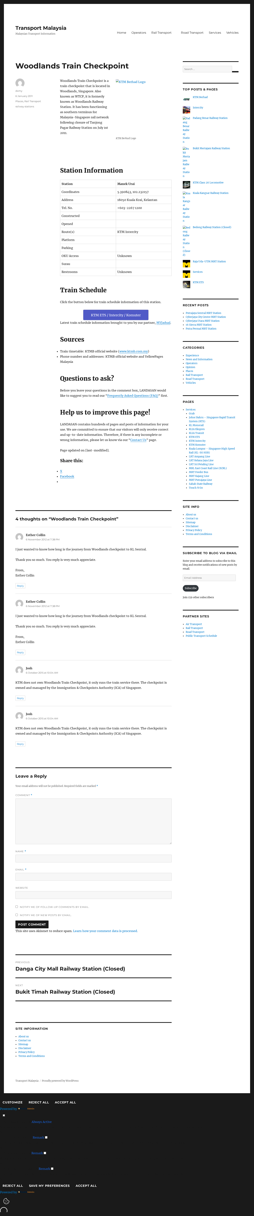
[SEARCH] (235, 71)
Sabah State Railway (200, 483)
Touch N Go (196, 487)
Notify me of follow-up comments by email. (54, 906)
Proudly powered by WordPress (60, 1080)
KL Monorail (196, 425)
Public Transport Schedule (201, 635)
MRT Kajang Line (199, 476)
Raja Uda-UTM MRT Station (209, 261)
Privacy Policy (26, 1052)
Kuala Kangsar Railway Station (211, 193)
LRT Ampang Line (199, 456)
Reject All (39, 1102)
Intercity (198, 107)
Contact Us (138, 440)
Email (21, 869)
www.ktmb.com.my (133, 351)
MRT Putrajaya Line (200, 480)
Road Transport (192, 32)
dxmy (18, 90)
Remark (38, 1137)
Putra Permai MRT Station (201, 328)
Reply (20, 585)
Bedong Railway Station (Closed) (212, 227)
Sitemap (23, 1044)
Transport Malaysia (40, 28)
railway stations (24, 106)
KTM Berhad (200, 97)
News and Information (199, 359)
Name (20, 851)
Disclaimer (24, 1048)
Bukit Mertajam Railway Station (211, 148)
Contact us (24, 1040)
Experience (192, 355)
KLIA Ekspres (197, 429)
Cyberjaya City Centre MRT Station (206, 317)
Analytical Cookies (17, 1153)
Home (121, 32)
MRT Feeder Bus (198, 472)
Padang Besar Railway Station (210, 118)
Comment (23, 795)
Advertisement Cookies (21, 1169)
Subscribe (191, 588)
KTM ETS (198, 282)
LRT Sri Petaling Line (201, 464)
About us (23, 1036)
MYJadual (163, 323)
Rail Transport (161, 32)
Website (21, 887)
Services (215, 32)
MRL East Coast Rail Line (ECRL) (208, 468)
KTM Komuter (197, 444)
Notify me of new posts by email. (46, 915)
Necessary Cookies (17, 1122)
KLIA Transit (196, 433)
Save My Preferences (49, 1186)
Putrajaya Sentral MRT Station (203, 313)
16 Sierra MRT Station (199, 324)
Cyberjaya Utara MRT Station (203, 320)
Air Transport (194, 624)
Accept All (65, 1102)
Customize (13, 1102)
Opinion (190, 367)
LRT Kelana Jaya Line (201, 460)
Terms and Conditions (31, 1056)
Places (19, 101)
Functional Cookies (18, 1137)
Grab (192, 413)
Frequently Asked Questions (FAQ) (132, 395)
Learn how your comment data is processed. (105, 931)
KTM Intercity (197, 440)
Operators (138, 32)
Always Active (42, 1122)
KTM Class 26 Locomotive (208, 182)
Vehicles (232, 32)
